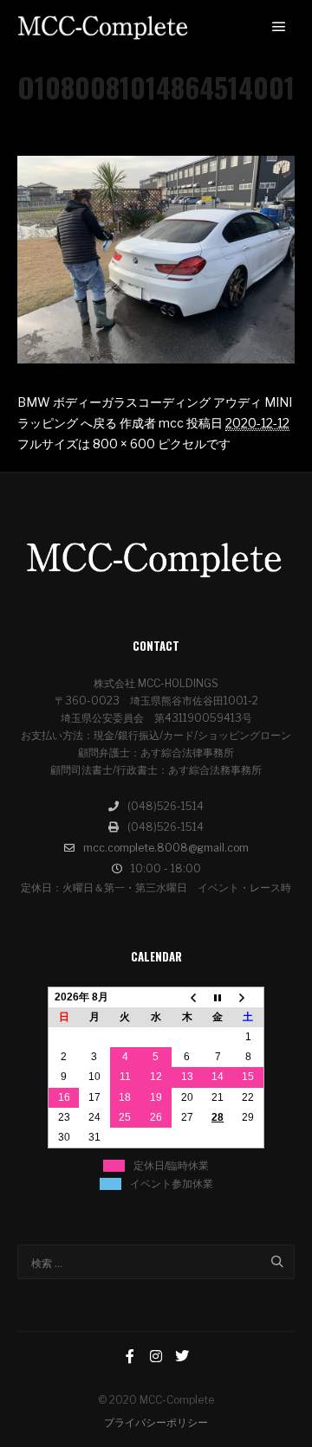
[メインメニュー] (279, 27)
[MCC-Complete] (104, 27)
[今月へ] (217, 997)
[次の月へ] (248, 997)
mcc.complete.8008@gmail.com (166, 847)
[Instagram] (156, 1356)
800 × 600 (124, 443)
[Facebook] (130, 1356)
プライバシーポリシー (156, 1422)
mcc (171, 422)
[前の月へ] (187, 997)
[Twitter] (182, 1356)
